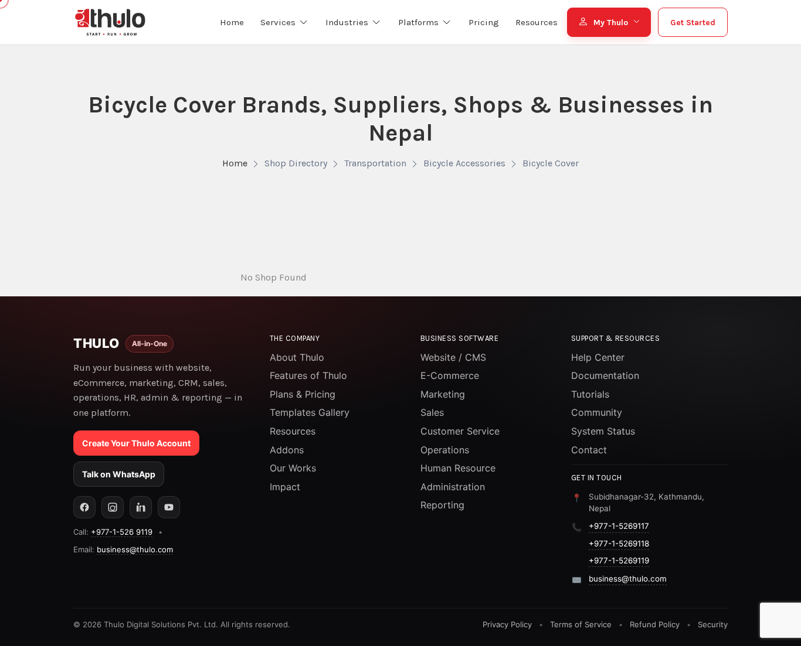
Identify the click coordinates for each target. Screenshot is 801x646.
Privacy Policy (507, 624)
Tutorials (590, 394)
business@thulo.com (135, 549)
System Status (603, 431)
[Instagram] (112, 507)
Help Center (597, 357)
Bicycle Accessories (464, 163)
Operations (444, 450)
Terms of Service (581, 624)
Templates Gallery (309, 412)
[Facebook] (84, 507)
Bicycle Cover (550, 163)
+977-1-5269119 (619, 560)
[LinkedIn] (141, 507)
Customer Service (460, 431)
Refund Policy (655, 624)
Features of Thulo (308, 375)
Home (234, 163)
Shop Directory (295, 163)
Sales (432, 412)
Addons (287, 450)
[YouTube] (169, 507)
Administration (452, 487)
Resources (292, 431)
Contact (589, 450)
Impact (285, 487)
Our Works (293, 468)
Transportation (375, 163)
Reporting (442, 505)
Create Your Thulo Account (136, 443)
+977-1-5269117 (619, 526)
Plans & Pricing (302, 394)
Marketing (442, 394)
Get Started (692, 23)
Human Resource (457, 468)
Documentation (605, 375)
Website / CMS (453, 357)
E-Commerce (449, 375)
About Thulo (297, 357)
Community (596, 412)
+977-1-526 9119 (121, 531)
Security (713, 624)
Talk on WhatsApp (118, 474)
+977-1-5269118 (619, 543)
